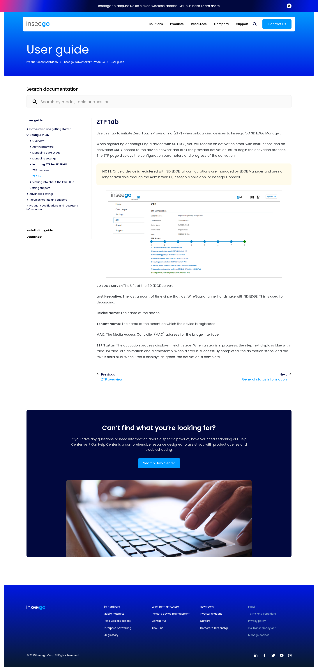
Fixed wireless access (117, 621)
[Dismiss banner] (289, 5)
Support (242, 24)
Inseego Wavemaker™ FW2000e (84, 62)
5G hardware (112, 607)
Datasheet (34, 237)
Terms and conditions (262, 614)
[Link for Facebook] (264, 655)
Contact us (277, 24)
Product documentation (42, 62)
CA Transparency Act (262, 628)
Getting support (39, 188)
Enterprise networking (117, 628)
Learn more (210, 5)
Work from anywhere (165, 607)
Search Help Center (159, 463)
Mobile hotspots (114, 614)
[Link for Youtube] (282, 655)
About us (157, 628)
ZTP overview (40, 170)
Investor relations (211, 614)
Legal (251, 607)
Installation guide (39, 230)
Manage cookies (258, 635)
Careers (205, 621)
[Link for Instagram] (290, 655)
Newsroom (207, 607)
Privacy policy (257, 621)
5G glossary (111, 635)
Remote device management (171, 614)
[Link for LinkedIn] (256, 655)
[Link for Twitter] (273, 655)
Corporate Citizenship (214, 628)
